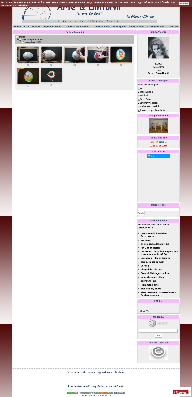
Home (17, 26)
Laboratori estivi (149, 106)
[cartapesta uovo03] (74, 54)
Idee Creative (136, 26)
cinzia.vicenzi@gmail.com (97, 372)
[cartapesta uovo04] (98, 54)
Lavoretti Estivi (101, 26)
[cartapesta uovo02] (51, 54)
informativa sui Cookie (156, 2)
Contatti (173, 26)
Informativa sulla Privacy (82, 386)
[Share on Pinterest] (181, 392)
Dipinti (36, 26)
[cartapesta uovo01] (28, 54)
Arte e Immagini (156, 26)
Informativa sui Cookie (111, 386)
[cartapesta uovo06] (28, 76)
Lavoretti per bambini (32, 39)
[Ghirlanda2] (51, 75)
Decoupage (119, 26)
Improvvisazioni (52, 26)
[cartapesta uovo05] (121, 54)
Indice (22, 36)
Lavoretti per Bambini (77, 26)
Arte (26, 26)
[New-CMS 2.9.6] (72, 392)
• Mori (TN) (144, 311)
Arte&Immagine (149, 84)
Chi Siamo (119, 372)
